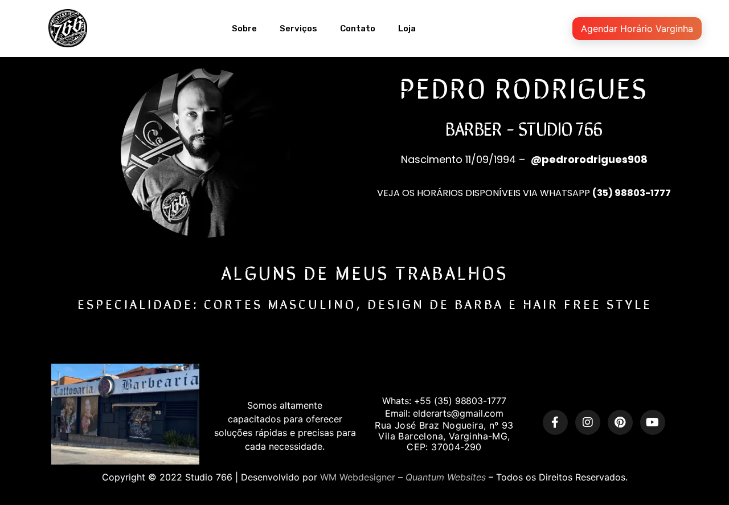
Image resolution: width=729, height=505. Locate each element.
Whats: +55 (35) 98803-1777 (444, 400)
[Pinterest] (620, 422)
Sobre (244, 28)
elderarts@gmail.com (458, 413)
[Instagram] (587, 422)
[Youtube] (652, 422)
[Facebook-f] (555, 422)
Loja (407, 28)
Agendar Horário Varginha (637, 28)
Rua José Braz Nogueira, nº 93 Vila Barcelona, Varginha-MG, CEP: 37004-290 (444, 436)
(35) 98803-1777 (631, 192)
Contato (357, 28)
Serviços (298, 28)
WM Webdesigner (357, 477)
